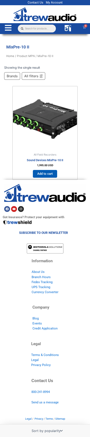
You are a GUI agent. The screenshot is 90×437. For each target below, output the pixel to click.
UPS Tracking (41, 287)
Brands (12, 76)
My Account (54, 2)
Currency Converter (45, 292)
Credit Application (45, 328)
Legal (35, 360)
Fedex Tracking (42, 282)
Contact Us (35, 2)
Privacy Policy (41, 365)
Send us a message (45, 402)
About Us (38, 272)
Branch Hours (41, 277)
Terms (49, 418)
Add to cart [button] (45, 174)
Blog (35, 318)
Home (10, 56)
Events (37, 323)
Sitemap (60, 418)
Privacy (39, 418)
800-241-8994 (40, 392)
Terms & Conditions (45, 355)
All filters (31, 76)
